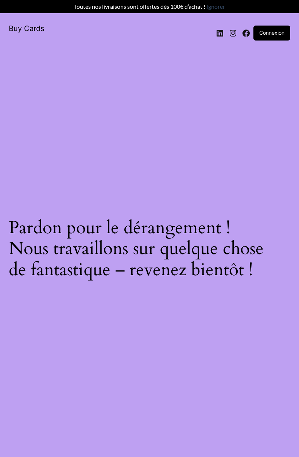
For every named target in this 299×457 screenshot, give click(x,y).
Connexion (271, 33)
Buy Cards (26, 28)
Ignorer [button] (215, 6)
